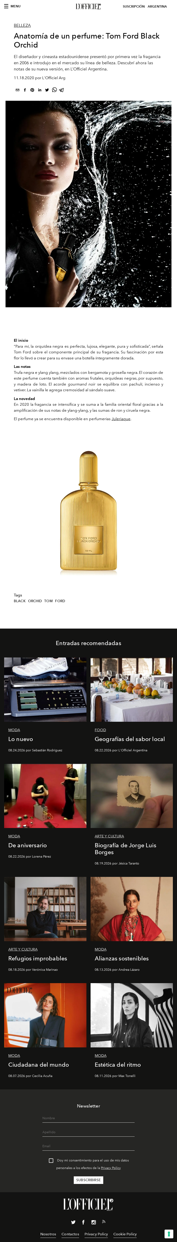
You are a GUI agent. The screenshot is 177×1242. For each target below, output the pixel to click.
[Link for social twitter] (73, 1223)
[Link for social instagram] (93, 1223)
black (20, 601)
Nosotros (48, 1234)
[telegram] (61, 90)
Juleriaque (121, 419)
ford (60, 601)
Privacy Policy (111, 1168)
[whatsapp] (54, 90)
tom (48, 601)
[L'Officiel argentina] (88, 6)
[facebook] (25, 90)
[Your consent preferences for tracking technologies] (169, 1234)
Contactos (70, 1234)
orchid (35, 601)
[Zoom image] (88, 510)
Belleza (22, 25)
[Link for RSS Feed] (103, 1222)
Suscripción (134, 6)
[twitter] (47, 90)
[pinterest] (32, 90)
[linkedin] (39, 90)
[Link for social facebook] (83, 1223)
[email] (17, 90)
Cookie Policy (125, 1234)
